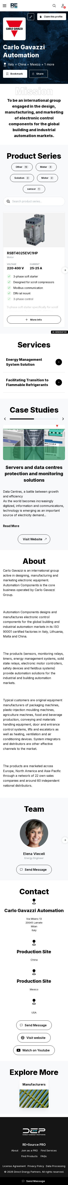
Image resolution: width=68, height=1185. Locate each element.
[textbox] (34, 503)
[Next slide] (65, 270)
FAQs (44, 1156)
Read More (11, 526)
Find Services (49, 1150)
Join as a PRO (29, 1150)
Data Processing (55, 1166)
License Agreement (14, 1166)
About (14, 1150)
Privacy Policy (36, 1166)
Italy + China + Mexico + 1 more (31, 64)
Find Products (29, 1156)
